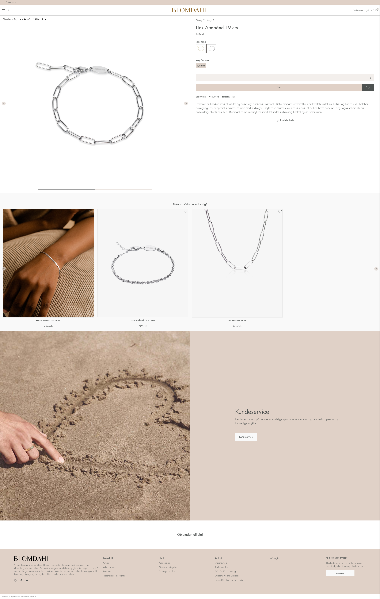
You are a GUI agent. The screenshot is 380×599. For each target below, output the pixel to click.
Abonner (340, 573)
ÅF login (274, 558)
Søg (8, 10)
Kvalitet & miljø (221, 563)
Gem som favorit (373, 87)
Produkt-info (214, 97)
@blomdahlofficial (190, 534)
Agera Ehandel (15, 596)
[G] (200, 48)
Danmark (10, 2)
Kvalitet (218, 558)
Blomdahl (7, 19)
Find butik (107, 571)
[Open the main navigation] (3, 10)
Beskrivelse (201, 97)
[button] (186, 103)
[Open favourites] (372, 10)
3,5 (201, 65)
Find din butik (287, 120)
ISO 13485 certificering (225, 571)
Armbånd (28, 19)
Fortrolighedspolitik (167, 571)
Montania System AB (29, 596)
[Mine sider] (367, 10)
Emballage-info (228, 97)
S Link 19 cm (40, 19)
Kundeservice (358, 10)
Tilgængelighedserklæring (114, 576)
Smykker (17, 19)
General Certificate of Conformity (229, 580)
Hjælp (162, 558)
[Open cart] (376, 10)
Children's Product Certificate (227, 576)
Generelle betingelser (168, 567)
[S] (211, 48)
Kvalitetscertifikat (221, 567)
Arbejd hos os (109, 567)
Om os (106, 563)
